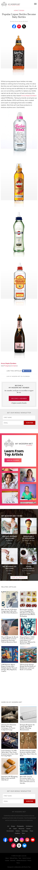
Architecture (29, 826)
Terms (18, 863)
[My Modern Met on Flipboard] (27, 840)
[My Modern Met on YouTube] (32, 840)
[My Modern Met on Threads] (19, 845)
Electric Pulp (27, 867)
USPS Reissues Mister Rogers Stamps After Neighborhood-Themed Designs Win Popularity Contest (9, 668)
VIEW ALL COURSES (13, 460)
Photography (20, 826)
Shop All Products (19, 577)
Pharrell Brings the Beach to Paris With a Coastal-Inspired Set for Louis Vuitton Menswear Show (9, 639)
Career (15, 828)
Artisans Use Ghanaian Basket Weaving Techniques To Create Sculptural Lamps (8, 727)
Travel (31, 831)
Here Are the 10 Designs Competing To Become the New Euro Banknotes (9, 611)
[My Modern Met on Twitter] (16, 840)
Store (23, 833)
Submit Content (26, 858)
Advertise (12, 860)
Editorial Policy (13, 858)
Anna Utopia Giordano (28, 96)
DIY (10, 828)
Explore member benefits (19, 403)
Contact (7, 860)
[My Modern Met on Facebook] (5, 840)
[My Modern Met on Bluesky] (24, 845)
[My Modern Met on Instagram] (22, 840)
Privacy (29, 860)
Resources (21, 828)
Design (21, 10)
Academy (17, 833)
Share (27, 371)
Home (16, 10)
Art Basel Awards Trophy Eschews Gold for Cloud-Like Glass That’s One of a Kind (28, 753)
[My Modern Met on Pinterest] (11, 840)
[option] (10, 503)
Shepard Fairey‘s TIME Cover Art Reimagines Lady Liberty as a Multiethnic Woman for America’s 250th (27, 640)
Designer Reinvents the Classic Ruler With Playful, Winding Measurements (27, 727)
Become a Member (19, 399)
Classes (28, 828)
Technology (25, 831)
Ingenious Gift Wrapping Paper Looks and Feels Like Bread (9, 778)
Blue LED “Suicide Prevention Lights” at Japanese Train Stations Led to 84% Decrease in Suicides (27, 780)
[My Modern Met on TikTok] (13, 845)
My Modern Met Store (12, 516)
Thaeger (6, 366)
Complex (14, 366)
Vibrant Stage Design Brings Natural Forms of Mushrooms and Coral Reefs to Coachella (27, 667)
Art (8, 826)
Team (19, 858)
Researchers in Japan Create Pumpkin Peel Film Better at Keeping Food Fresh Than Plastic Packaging (27, 613)
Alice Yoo (14, 21)
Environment (10, 831)
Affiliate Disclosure (21, 860)
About (7, 858)
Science (18, 831)
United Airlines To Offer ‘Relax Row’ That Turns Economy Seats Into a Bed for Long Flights (9, 753)
